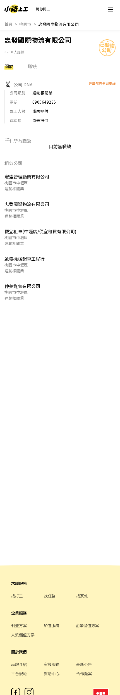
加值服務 (51, 625)
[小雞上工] (16, 8)
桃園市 (25, 24)
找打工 (17, 596)
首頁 (8, 24)
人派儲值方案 (23, 634)
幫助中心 (51, 673)
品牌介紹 (19, 664)
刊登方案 (19, 625)
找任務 (50, 596)
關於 (8, 66)
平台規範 (19, 673)
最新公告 (84, 664)
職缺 (32, 66)
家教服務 (51, 664)
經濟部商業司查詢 (102, 83)
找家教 (82, 596)
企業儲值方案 (87, 625)
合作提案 (84, 673)
